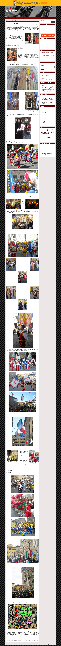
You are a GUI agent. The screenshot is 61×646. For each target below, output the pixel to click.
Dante (11, 640)
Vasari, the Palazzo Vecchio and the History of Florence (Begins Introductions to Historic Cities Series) (47, 59)
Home (7, 17)
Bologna (50, 129)
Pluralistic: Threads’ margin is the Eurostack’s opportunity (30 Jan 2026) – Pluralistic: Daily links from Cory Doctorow (48, 98)
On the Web (21, 17)
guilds (14, 640)
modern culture (50, 134)
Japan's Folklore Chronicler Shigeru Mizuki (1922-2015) (48, 89)
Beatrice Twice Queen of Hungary (45, 75)
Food (42, 113)
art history (42, 129)
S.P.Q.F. (23, 640)
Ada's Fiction (43, 107)
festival (13, 640)
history (45, 132)
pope (49, 135)
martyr (51, 133)
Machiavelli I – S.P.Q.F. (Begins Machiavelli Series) (47, 54)
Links (34, 17)
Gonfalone (25, 449)
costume (42, 130)
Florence (38, 24)
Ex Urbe (11, 8)
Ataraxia (45, 129)
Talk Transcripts (43, 122)
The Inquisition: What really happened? (46, 148)
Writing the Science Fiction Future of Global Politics (47, 90)
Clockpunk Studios (53, 644)
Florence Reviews (44, 112)
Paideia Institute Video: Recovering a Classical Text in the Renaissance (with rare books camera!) (48, 29)
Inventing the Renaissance (44, 116)
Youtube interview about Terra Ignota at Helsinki (47, 153)
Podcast (17, 17)
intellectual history (49, 132)
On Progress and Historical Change (45, 43)
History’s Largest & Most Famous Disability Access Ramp (48, 79)
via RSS (46, 64)
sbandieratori (19, 349)
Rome (42, 120)
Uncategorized (43, 124)
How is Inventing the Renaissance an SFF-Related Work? (48, 74)
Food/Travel (26, 17)
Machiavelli (46, 133)
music (16, 640)
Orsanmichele (18, 640)
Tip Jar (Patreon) (38, 17)
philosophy (47, 135)
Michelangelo (45, 134)
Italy (51, 132)
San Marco (52, 138)
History (42, 115)
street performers (37, 640)
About (10, 17)
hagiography (42, 132)
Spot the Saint (43, 121)
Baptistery (48, 129)
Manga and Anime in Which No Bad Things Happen (47, 91)
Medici (42, 134)
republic (21, 640)
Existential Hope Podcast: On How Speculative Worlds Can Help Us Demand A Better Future (48, 26)
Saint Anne (25, 640)
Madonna (49, 133)
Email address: (42, 65)
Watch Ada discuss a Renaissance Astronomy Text (47, 152)
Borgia (52, 129)
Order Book (44, 2)
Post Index (13, 17)
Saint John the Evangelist (29, 640)
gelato (52, 130)
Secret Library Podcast (44, 154)
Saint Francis (44, 138)
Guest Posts (43, 114)
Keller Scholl (43, 101)
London (43, 133)
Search (53, 21)
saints (46, 138)
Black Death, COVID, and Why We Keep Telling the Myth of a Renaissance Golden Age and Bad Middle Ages (48, 40)
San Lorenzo (33, 640)
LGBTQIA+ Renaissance (44, 76)
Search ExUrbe (42, 20)
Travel (42, 123)
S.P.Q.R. (51, 137)
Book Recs (30, 17)
